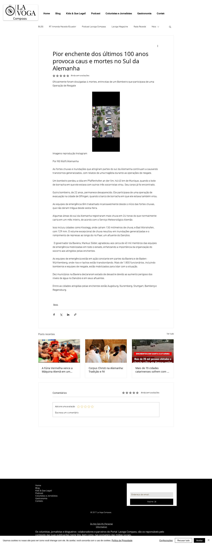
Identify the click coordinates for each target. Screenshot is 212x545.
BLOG (40, 26)
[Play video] (106, 122)
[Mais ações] (157, 46)
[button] (170, 27)
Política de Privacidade (122, 540)
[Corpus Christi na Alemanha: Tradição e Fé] (106, 351)
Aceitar (199, 540)
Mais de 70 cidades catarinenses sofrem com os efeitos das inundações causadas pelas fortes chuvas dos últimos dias (152, 369)
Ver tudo (170, 334)
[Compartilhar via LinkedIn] (68, 314)
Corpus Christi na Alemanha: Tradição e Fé (106, 369)
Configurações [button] (166, 540)
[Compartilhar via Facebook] (54, 314)
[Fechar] (208, 540)
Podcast (39, 493)
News (55, 305)
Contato (39, 501)
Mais (154, 26)
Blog (37, 488)
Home (38, 485)
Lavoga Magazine (120, 26)
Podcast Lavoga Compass (94, 26)
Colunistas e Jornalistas (46, 496)
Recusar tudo (183, 540)
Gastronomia (41, 498)
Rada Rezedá (140, 26)
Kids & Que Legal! (43, 490)
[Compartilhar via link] (75, 314)
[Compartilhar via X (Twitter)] (61, 314)
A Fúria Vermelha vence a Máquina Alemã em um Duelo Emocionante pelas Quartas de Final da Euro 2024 (57, 369)
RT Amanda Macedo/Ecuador (62, 26)
